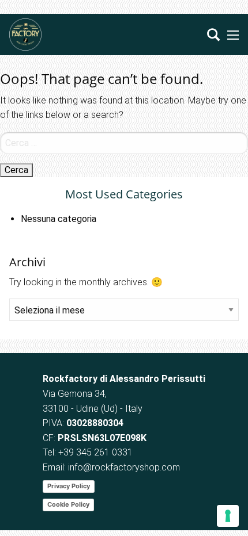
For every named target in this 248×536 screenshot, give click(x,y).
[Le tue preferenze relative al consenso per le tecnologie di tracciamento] (228, 516)
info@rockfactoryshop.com (124, 467)
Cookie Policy (68, 504)
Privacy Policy (68, 486)
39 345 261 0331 (98, 452)
